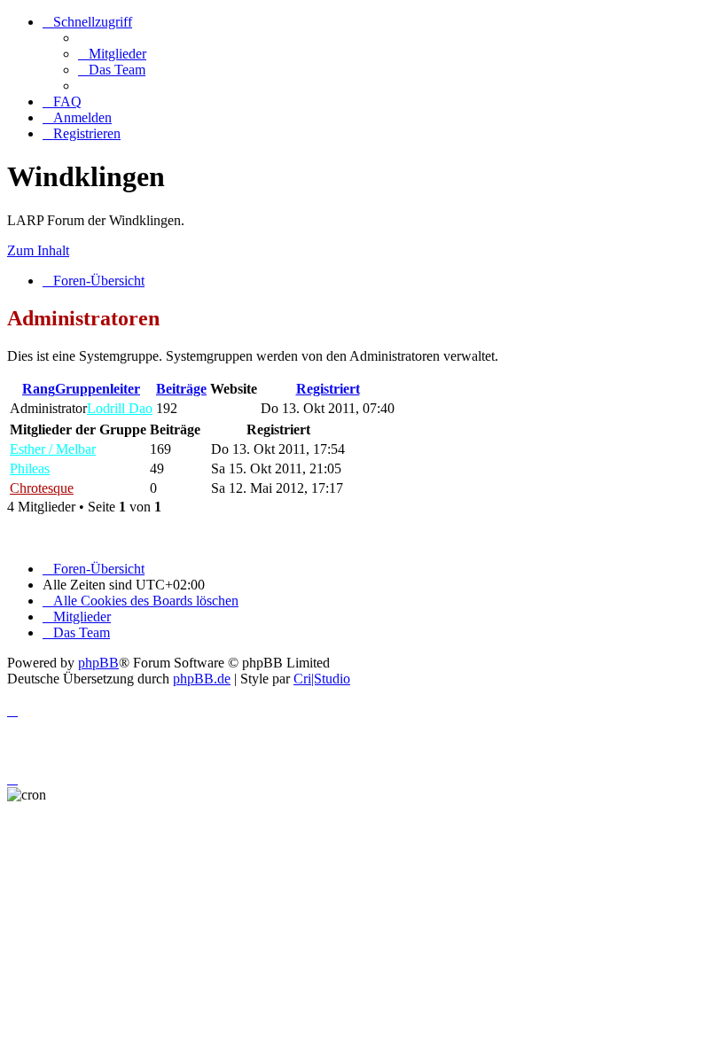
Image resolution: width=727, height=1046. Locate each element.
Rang (38, 388)
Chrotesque (42, 488)
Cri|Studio (321, 678)
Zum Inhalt (38, 250)
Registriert (328, 388)
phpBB (98, 662)
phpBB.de (202, 678)
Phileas (30, 468)
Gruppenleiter (97, 388)
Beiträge (181, 388)
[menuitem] (112, 53)
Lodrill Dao (119, 408)
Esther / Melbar (53, 449)
